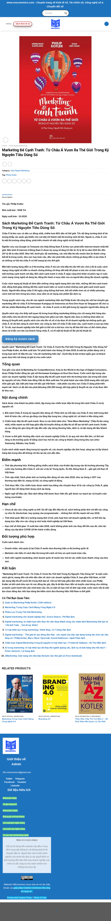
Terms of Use (39, 897)
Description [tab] (7, 197)
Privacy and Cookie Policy (19, 897)
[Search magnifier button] (66, 13)
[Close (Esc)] (2, 905)
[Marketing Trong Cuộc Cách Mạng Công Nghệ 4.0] (19, 693)
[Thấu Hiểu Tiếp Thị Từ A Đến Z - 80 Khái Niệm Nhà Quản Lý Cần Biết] (92, 693)
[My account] (106, 24)
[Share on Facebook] (9, 181)
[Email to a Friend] (19, 181)
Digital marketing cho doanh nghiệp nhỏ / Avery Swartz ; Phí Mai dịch (40, 617)
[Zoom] (5, 140)
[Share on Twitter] (14, 181)
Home (4, 146)
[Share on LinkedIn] (29, 181)
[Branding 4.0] (55, 693)
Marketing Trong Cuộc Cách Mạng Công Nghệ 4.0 (30, 607)
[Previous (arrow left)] (2, 916)
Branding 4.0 (44, 719)
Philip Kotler (11, 175)
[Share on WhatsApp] (4, 181)
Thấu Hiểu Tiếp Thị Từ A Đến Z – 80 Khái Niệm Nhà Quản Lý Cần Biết (91, 720)
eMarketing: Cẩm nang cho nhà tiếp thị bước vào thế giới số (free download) (43, 656)
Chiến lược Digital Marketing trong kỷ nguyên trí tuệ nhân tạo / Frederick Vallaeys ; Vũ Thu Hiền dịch (55, 643)
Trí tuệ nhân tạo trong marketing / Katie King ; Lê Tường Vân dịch (38, 630)
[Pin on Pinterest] (24, 181)
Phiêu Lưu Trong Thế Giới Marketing (23, 612)
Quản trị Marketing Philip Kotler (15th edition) (28, 602)
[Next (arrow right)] (10, 916)
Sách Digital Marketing (18, 146)
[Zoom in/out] (10, 905)
